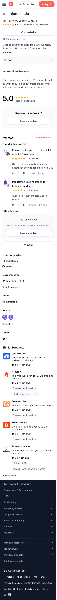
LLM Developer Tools (25, 394)
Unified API (19, 463)
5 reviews (33, 158)
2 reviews (27, 24)
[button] (45, 150)
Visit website (28, 32)
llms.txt (7, 589)
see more (7, 52)
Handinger (28, 186)
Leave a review (28, 121)
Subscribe (28, 4)
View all (28, 244)
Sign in (48, 4)
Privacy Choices (32, 583)
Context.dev (19, 353)
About (27, 576)
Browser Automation (24, 388)
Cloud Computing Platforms (29, 468)
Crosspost (28, 154)
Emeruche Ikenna (22, 150)
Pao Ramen (18, 181)
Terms (42, 576)
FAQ (35, 576)
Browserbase (19, 422)
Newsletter (9, 576)
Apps (19, 576)
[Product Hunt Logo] (11, 4)
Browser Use (19, 401)
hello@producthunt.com (37, 589)
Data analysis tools (15, 39)
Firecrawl (17, 371)
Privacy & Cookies (13, 583)
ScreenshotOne (21, 446)
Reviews (8, 60)
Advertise (47, 583)
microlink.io (45, 150)
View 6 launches (10, 287)
